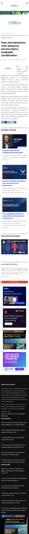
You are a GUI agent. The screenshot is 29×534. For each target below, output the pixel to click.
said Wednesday (10, 93)
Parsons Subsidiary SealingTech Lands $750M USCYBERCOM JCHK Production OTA (13, 216)
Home (4, 33)
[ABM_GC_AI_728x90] (14, 13)
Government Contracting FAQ (16, 414)
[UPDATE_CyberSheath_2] (15, 524)
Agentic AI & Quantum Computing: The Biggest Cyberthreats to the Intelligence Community (13, 471)
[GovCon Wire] (14, 6)
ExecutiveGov (6, 418)
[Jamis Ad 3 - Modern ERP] (14, 361)
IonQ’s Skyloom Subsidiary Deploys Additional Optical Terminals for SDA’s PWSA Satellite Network (14, 510)
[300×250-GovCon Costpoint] (14, 296)
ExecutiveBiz (5, 465)
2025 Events (4, 416)
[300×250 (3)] (14, 318)
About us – (4, 414)
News (10, 33)
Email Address (5, 276)
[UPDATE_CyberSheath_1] (14, 339)
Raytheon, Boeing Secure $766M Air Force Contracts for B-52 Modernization (14, 183)
